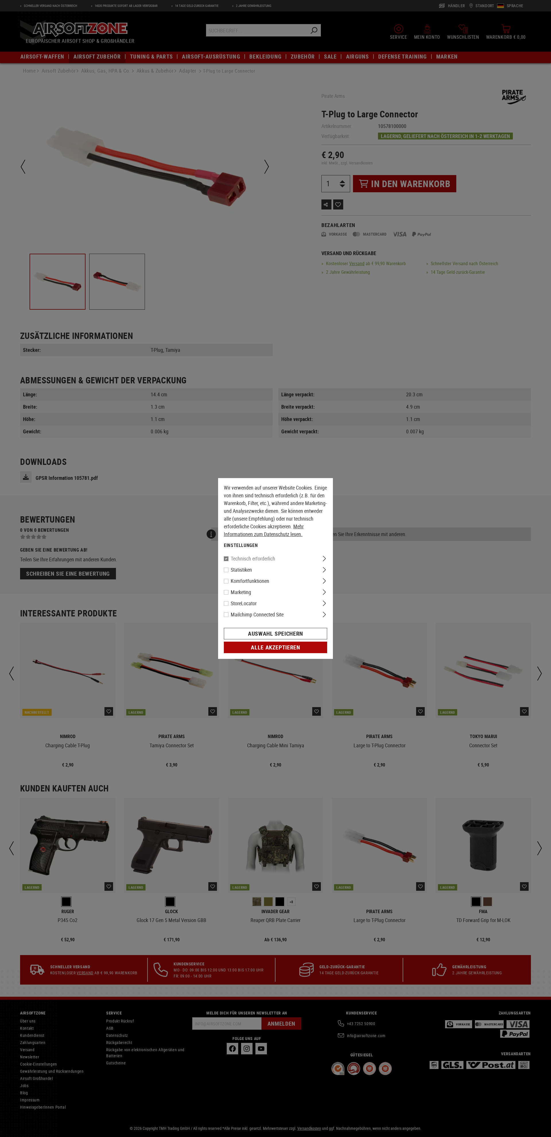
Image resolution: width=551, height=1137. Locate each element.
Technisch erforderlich (253, 558)
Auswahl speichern (275, 633)
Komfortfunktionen (250, 580)
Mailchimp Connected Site (257, 614)
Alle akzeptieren (275, 647)
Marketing (241, 592)
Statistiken (241, 569)
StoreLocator (244, 603)
